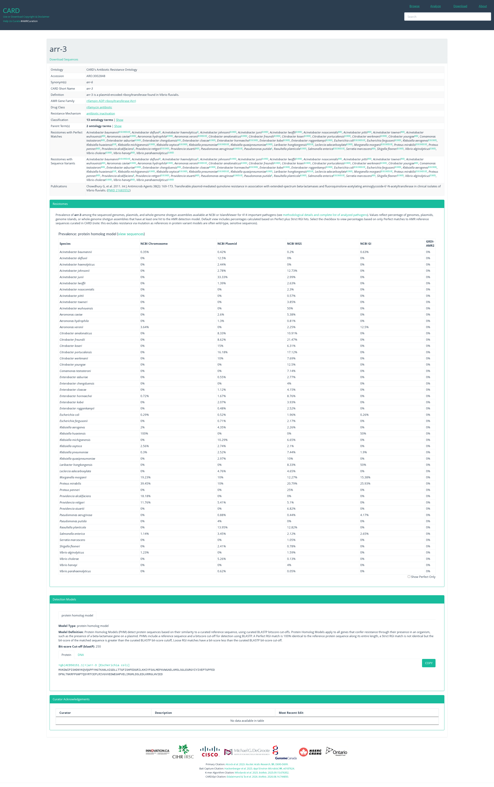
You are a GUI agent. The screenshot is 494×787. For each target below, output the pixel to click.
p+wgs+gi (238, 148)
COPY (428, 663)
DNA (81, 655)
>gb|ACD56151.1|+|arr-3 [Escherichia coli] (94, 665)
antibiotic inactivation (100, 113)
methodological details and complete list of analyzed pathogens (325, 215)
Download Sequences (64, 59)
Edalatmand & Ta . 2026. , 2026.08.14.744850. (258, 776)
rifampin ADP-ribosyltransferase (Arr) (111, 101)
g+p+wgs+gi (124, 131)
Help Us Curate (11, 21)
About (483, 6)
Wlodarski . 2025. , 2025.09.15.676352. (262, 772)
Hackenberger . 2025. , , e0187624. (259, 768)
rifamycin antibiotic (99, 107)
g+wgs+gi (202, 135)
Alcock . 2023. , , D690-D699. (257, 764)
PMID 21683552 (119, 190)
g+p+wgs (253, 139)
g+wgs (433, 148)
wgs (340, 131)
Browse (414, 6)
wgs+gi (310, 143)
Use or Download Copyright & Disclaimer (26, 16)
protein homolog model (77, 615)
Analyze (435, 6)
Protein (66, 655)
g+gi (114, 143)
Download (460, 6)
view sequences (131, 234)
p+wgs (233, 131)
